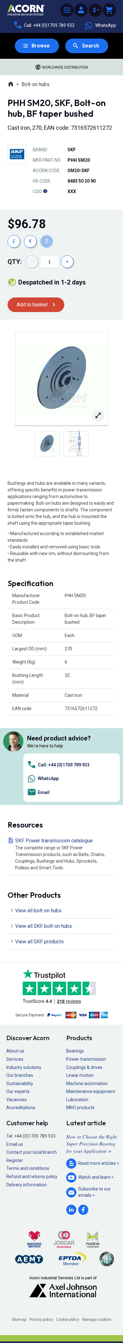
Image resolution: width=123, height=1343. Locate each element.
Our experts (18, 1091)
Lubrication (77, 1099)
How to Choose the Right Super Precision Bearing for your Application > (91, 1143)
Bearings (75, 1050)
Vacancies (16, 1099)
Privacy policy (41, 1319)
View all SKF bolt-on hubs (43, 926)
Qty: (15, 261)
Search (90, 46)
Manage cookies (96, 1319)
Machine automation (87, 1083)
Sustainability (19, 1083)
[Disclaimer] (45, 191)
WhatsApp (105, 25)
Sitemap (19, 1319)
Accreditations (20, 1107)
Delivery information (26, 1184)
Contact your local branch (31, 1152)
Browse (41, 46)
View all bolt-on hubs (38, 911)
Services (14, 1059)
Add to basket (32, 305)
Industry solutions (23, 1067)
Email (44, 792)
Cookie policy (67, 1319)
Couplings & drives (84, 1067)
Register (14, 1160)
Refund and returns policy (31, 1176)
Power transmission (86, 1059)
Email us (14, 1144)
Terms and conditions (27, 1168)
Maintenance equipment (90, 1091)
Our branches (19, 1075)
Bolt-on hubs (35, 84)
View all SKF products (39, 942)
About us (15, 1050)
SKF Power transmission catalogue (60, 854)
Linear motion (80, 1075)
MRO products (80, 1107)
